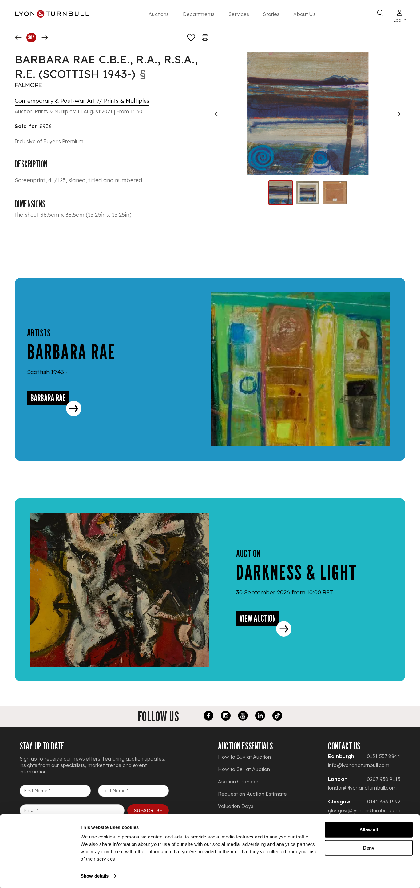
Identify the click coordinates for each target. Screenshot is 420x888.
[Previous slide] (218, 114)
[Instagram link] (226, 716)
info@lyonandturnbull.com (359, 765)
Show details (95, 875)
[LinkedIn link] (260, 716)
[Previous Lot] (18, 37)
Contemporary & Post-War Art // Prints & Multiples (82, 100)
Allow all (368, 829)
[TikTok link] (277, 716)
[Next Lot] (44, 37)
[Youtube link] (243, 716)
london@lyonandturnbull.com (362, 788)
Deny (368, 847)
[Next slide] (397, 114)
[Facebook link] (208, 716)
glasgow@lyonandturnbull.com (364, 810)
